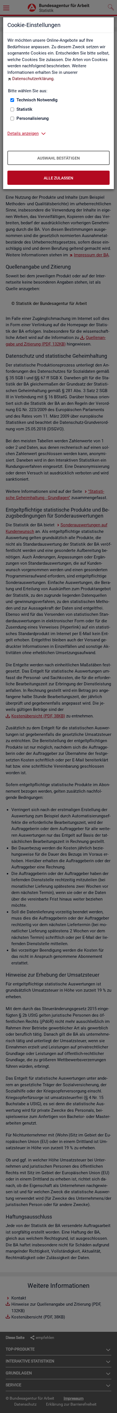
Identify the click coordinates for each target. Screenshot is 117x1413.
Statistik (24, 109)
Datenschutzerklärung (32, 78)
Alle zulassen (58, 178)
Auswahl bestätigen (58, 158)
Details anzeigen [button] (23, 133)
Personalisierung (32, 118)
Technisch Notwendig (37, 99)
